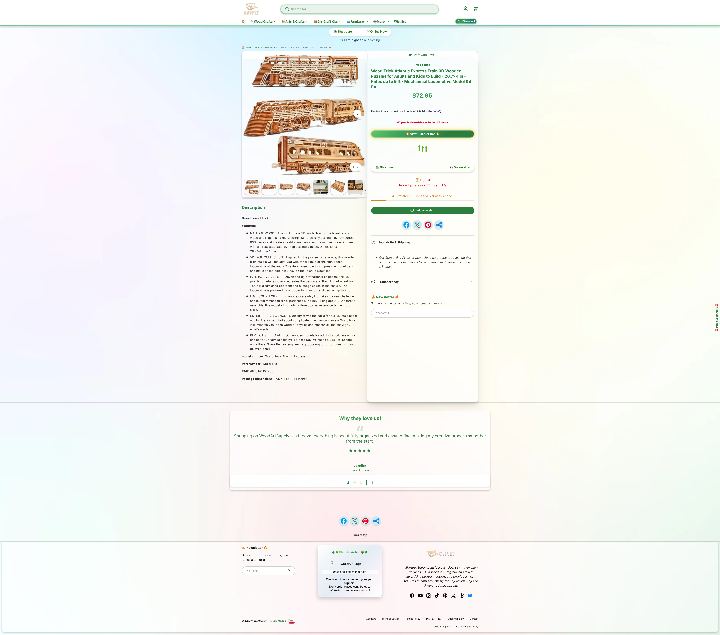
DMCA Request (442, 626)
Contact (474, 618)
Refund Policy (413, 618)
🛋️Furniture (355, 21)
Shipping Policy (455, 618)
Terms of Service (391, 618)
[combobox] (359, 9)
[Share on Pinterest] (428, 224)
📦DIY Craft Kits (326, 21)
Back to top (360, 535)
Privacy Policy (433, 618)
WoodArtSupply (258, 620)
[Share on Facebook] (406, 224)
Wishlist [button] (400, 21)
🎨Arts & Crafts (293, 21)
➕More (379, 21)
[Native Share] (438, 224)
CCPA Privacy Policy (467, 626)
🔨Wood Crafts (261, 21)
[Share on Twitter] (417, 224)
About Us (371, 618)
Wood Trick (422, 64)
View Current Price (422, 133)
